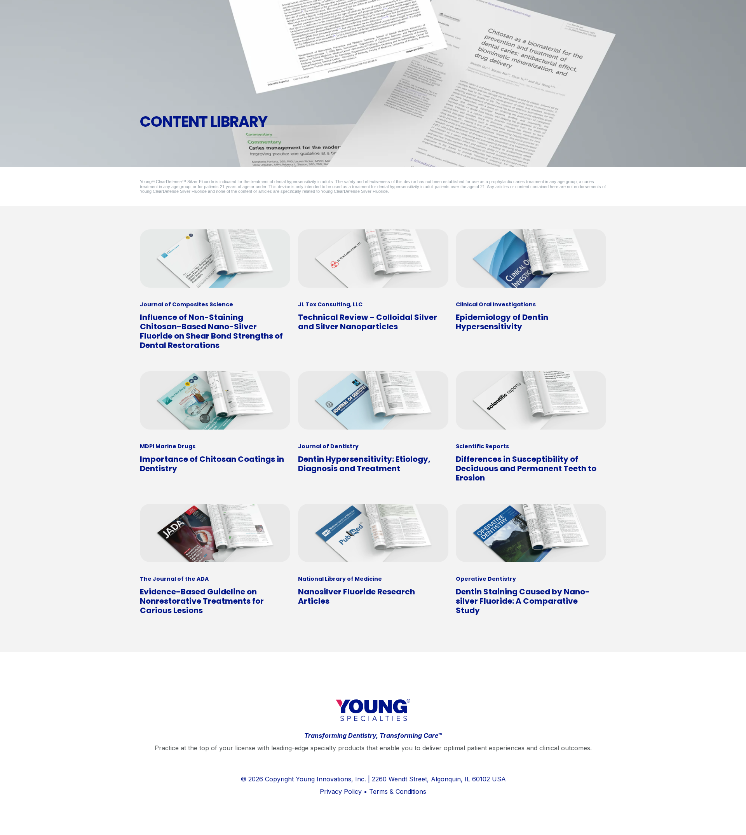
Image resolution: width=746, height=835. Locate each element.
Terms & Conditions (397, 791)
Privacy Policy (341, 791)
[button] (734, 823)
